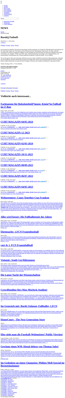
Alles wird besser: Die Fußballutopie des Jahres (26, 216)
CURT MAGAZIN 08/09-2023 (17, 165)
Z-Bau (17, 45)
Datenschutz (7, 22)
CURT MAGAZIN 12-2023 (15, 132)
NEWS (2, 32)
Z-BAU (3, 71)
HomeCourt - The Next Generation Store (23, 319)
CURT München (8, 24)
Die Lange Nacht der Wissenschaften (20, 274)
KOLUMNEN (7, 10)
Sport (12, 45)
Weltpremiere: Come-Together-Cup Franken (25, 197)
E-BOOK (6, 15)
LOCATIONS (7, 11)
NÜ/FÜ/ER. (20, 127)
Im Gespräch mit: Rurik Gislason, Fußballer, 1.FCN (29, 306)
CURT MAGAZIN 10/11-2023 (17, 154)
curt (38, 170)
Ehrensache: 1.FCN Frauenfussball (20, 231)
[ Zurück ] (3, 42)
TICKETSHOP (8, 14)
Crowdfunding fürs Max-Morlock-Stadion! (24, 289)
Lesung (8, 45)
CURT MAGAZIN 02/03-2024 (17, 143)
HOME (6, 5)
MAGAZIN (7, 8)
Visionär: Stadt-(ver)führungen (18, 260)
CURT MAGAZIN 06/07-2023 (17, 175)
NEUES (6, 7)
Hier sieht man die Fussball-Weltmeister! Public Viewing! (32, 334)
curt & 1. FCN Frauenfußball (17, 245)
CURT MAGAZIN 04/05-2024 (17, 121)
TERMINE (7, 13)
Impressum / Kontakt (9, 21)
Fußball (3, 45)
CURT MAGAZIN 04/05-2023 (17, 186)
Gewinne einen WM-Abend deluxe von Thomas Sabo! (30, 346)
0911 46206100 (7, 75)
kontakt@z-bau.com (6, 76)
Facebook (3, 79)
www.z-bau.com (5, 78)
